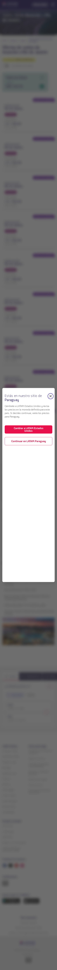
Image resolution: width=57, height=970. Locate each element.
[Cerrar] (50, 396)
